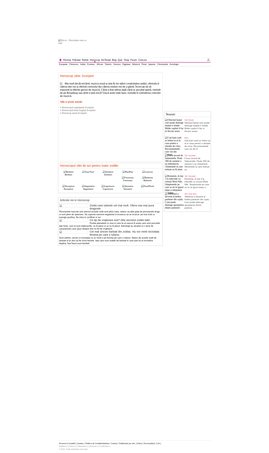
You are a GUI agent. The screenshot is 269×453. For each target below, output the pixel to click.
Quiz (120, 60)
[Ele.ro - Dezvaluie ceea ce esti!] (73, 48)
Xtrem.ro (72, 446)
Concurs (142, 60)
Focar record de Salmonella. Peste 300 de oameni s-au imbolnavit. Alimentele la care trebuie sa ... (197, 164)
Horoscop (95, 60)
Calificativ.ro (105, 446)
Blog (114, 60)
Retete (85, 60)
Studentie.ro (83, 446)
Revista (67, 60)
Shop (126, 60)
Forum (133, 60)
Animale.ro (94, 446)
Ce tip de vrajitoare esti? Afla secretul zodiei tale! (120, 220)
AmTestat (106, 60)
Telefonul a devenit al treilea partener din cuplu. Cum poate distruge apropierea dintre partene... (197, 202)
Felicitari (76, 60)
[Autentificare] (208, 60)
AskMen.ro (63, 446)
